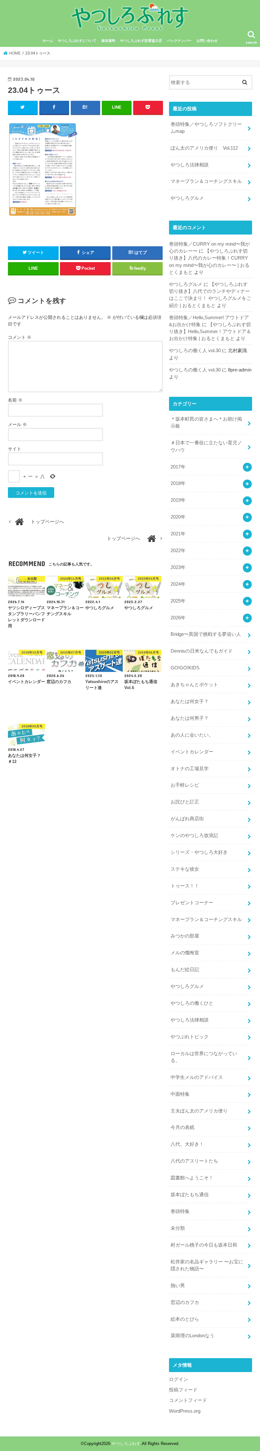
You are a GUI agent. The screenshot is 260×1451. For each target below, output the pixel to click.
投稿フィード (183, 1389)
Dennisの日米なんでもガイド (202, 651)
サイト (14, 448)
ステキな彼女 (185, 869)
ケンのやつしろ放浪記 (194, 835)
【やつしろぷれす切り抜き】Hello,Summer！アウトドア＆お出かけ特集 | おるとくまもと (210, 331)
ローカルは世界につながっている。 (204, 1057)
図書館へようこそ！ (192, 1177)
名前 (15, 400)
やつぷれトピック (190, 1036)
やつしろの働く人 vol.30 (195, 350)
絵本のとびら (185, 1319)
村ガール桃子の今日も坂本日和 (204, 1245)
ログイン (178, 1379)
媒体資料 (108, 40)
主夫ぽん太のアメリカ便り (199, 1110)
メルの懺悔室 (185, 952)
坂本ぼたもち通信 (190, 1194)
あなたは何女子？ (190, 701)
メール (17, 424)
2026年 (178, 617)
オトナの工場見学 (190, 768)
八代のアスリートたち (194, 1161)
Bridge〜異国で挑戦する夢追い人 (206, 634)
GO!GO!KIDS (185, 667)
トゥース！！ (185, 885)
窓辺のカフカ (185, 1302)
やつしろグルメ (187, 198)
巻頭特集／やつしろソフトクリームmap (206, 128)
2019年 (178, 500)
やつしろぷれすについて (77, 40)
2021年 (178, 533)
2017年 (178, 466)
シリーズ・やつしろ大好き (199, 852)
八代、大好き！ (187, 1144)
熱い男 (178, 1285)
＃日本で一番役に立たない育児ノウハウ (206, 446)
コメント (19, 337)
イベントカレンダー (192, 751)
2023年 (178, 567)
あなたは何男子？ (190, 718)
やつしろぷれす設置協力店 (141, 40)
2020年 (178, 516)
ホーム (47, 40)
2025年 (178, 600)
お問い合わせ (207, 40)
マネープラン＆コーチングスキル (206, 181)
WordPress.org (184, 1411)
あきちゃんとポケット (194, 684)
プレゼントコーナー (192, 902)
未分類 (178, 1228)
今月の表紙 (182, 1127)
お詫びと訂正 (185, 801)
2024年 (178, 584)
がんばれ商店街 (187, 818)
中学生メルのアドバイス (197, 1077)
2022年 (178, 550)
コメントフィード (188, 1400)
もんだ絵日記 (185, 969)
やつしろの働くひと (192, 1003)
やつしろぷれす (126, 1443)
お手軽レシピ (185, 785)
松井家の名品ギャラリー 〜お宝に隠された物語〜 (207, 1265)
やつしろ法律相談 (190, 164)
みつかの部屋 (185, 935)
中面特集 (180, 1094)
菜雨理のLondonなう (192, 1335)
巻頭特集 (180, 1211)
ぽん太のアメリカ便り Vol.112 (204, 148)
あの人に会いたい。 (192, 735)
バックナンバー (179, 40)
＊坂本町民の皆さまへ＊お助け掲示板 (206, 422)
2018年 (178, 483)
